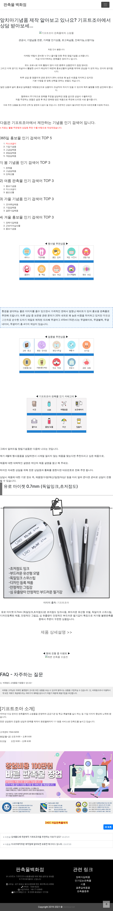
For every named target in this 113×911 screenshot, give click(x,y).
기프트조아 (63, 602)
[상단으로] (106, 904)
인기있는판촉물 (83, 880)
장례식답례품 (83, 877)
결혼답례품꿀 (83, 887)
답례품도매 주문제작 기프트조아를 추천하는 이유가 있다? (36, 836)
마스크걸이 (11, 143)
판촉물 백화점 (15, 4)
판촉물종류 (83, 891)
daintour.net (69, 907)
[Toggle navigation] (105, 5)
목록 (109, 827)
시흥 (83, 884)
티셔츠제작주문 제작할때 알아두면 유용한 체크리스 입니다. (37, 844)
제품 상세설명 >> (56, 632)
